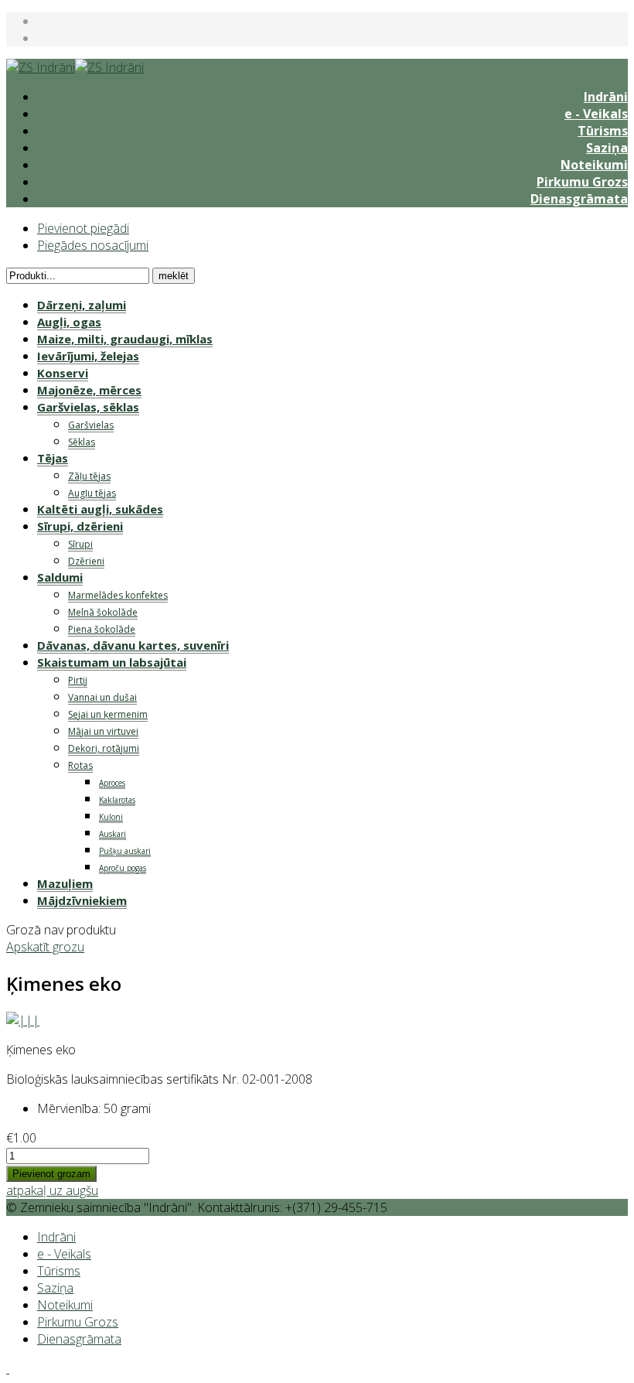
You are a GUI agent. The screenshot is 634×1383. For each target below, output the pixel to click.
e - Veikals (596, 113)
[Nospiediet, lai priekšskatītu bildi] (22, 1020)
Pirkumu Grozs (582, 181)
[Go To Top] (7, 1368)
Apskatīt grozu (45, 946)
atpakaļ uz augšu (52, 1190)
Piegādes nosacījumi (92, 245)
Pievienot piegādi (83, 228)
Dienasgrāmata (579, 198)
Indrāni (606, 96)
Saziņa (607, 147)
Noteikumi (594, 164)
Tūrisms (603, 130)
